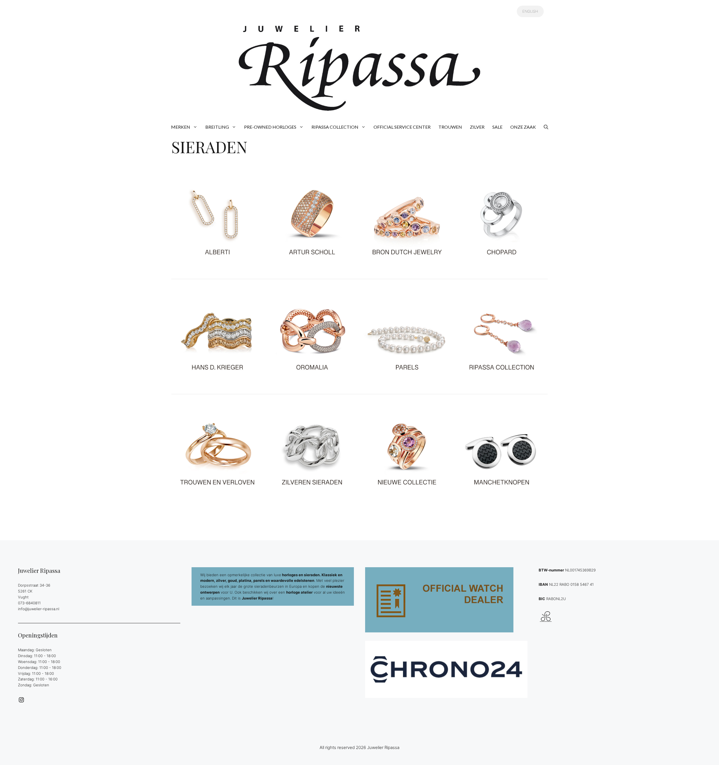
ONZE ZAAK (523, 127)
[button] (546, 127)
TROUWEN (450, 127)
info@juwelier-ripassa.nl (38, 609)
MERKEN (180, 127)
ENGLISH (530, 11)
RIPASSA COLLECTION (334, 127)
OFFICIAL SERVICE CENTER (402, 127)
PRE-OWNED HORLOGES (270, 127)
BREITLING (217, 127)
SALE (497, 127)
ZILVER (477, 127)
